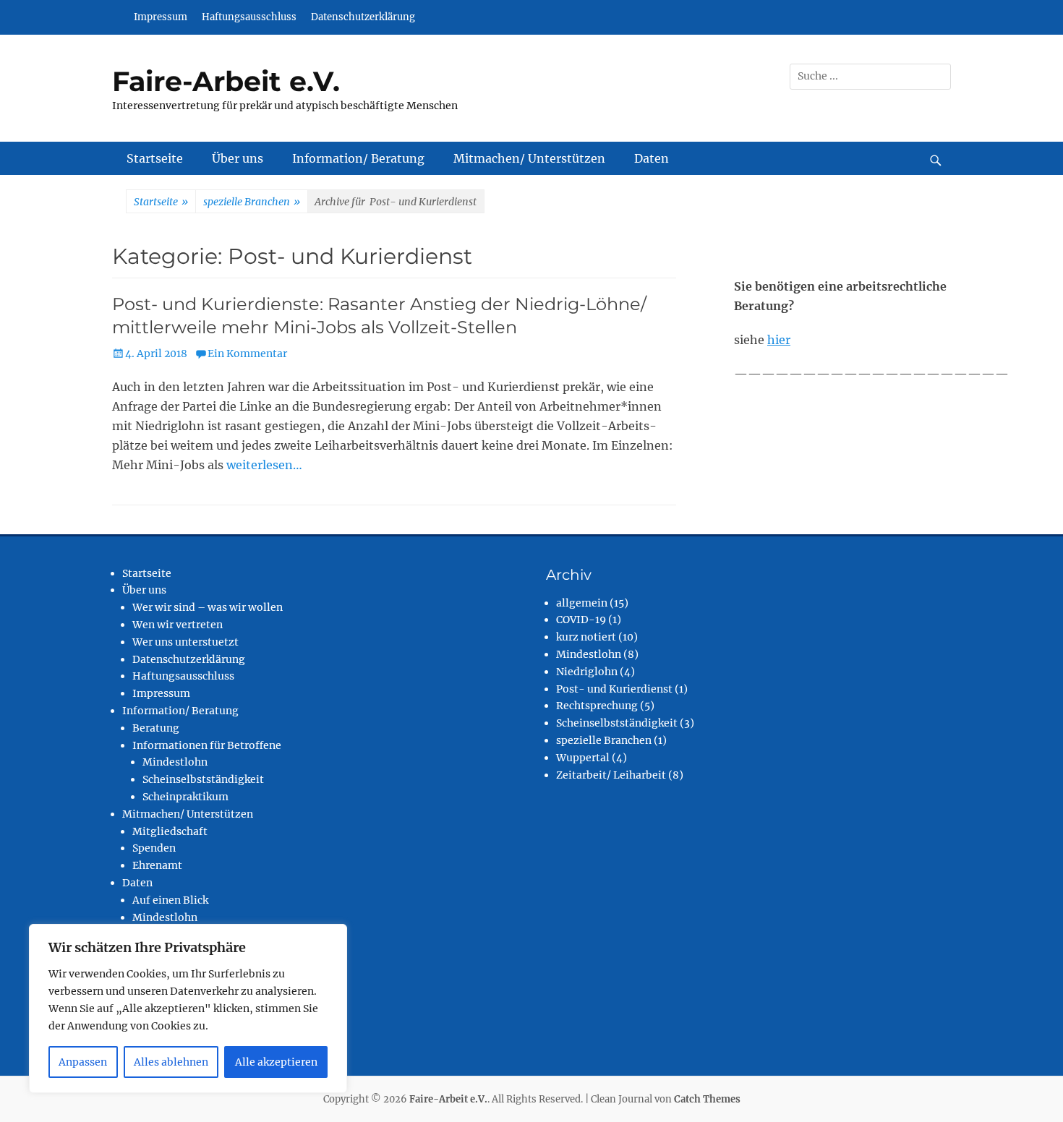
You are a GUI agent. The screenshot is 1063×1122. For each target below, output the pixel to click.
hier (778, 340)
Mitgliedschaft (170, 831)
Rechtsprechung (597, 705)
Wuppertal (583, 757)
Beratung (155, 728)
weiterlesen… (264, 465)
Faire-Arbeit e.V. (226, 81)
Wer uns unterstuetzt (185, 641)
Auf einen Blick (170, 900)
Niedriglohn (587, 671)
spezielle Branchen (251, 201)
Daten (651, 158)
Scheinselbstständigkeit (203, 779)
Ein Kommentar (247, 353)
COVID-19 (581, 619)
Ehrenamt (157, 865)
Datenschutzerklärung (363, 17)
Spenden (154, 848)
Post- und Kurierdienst (614, 688)
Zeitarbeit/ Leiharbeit (611, 774)
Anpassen (83, 1062)
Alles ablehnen (171, 1062)
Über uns (237, 158)
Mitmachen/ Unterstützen (529, 158)
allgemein (581, 602)
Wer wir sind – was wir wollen (207, 607)
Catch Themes (707, 1099)
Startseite (155, 158)
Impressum (160, 17)
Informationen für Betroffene (206, 745)
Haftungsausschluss (249, 17)
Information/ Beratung (358, 158)
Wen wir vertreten (177, 624)
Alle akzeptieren (276, 1062)
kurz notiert (586, 636)
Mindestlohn (175, 761)
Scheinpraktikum (185, 796)
